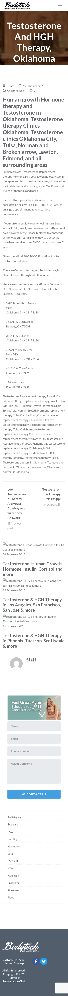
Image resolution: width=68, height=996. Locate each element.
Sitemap (19, 963)
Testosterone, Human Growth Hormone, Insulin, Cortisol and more (33, 569)
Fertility (12, 839)
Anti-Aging (14, 817)
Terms (8, 963)
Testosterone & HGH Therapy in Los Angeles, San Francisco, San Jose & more (32, 605)
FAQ (10, 831)
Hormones (14, 846)
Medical (12, 861)
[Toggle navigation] (60, 5)
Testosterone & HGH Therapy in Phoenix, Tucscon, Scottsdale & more (34, 641)
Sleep (10, 897)
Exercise (12, 824)
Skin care (13, 890)
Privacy (19, 959)
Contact (8, 959)
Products (13, 882)
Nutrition (13, 875)
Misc (10, 868)
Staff (11, 85)
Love (10, 853)
